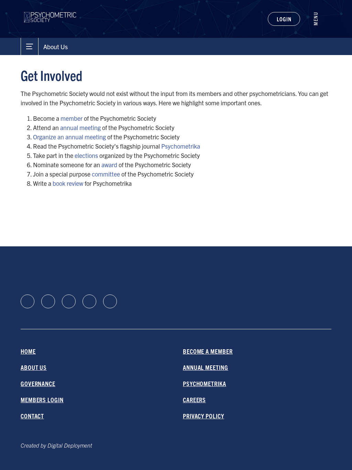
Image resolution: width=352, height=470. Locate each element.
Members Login (42, 400)
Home (28, 351)
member (71, 118)
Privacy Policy (203, 416)
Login (284, 18)
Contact (32, 416)
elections (86, 155)
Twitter (110, 301)
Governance (38, 383)
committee (106, 174)
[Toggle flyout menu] (319, 19)
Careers (194, 400)
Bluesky (69, 301)
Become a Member (208, 351)
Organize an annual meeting (69, 137)
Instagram (89, 301)
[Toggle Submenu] (29, 46)
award (109, 165)
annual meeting (80, 127)
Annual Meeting (205, 367)
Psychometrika (180, 146)
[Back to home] (50, 13)
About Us (34, 367)
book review (68, 183)
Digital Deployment (69, 445)
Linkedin (27, 301)
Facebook (48, 301)
